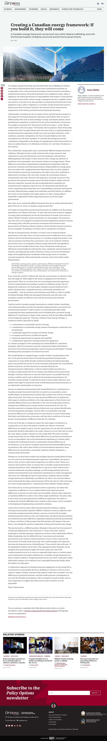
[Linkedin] (2, 88)
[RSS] (20, 725)
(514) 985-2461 (11, 720)
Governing (33, 9)
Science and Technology (73, 9)
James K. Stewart (60, 666)
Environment (20, 9)
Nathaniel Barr (60, 663)
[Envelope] (2, 93)
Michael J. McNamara (61, 664)
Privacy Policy (53, 729)
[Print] (2, 96)
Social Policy (14, 656)
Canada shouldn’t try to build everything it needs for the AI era (40, 661)
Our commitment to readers (58, 715)
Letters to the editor (55, 719)
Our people (52, 724)
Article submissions (55, 717)
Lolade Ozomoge (10, 665)
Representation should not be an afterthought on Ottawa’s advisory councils (14, 661)
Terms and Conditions (65, 729)
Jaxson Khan (34, 665)
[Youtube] (12, 725)
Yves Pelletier (86, 665)
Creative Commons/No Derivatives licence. (41, 611)
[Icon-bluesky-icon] (2, 91)
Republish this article (16, 617)
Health (44, 9)
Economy (8, 9)
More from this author (86, 104)
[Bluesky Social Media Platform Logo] (9, 725)
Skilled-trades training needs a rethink (64, 660)
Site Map (75, 729)
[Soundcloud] (15, 725)
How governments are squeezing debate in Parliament (89, 661)
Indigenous (54, 9)
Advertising (52, 722)
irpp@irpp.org (23, 720)
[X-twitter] (2, 99)
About (51, 712)
